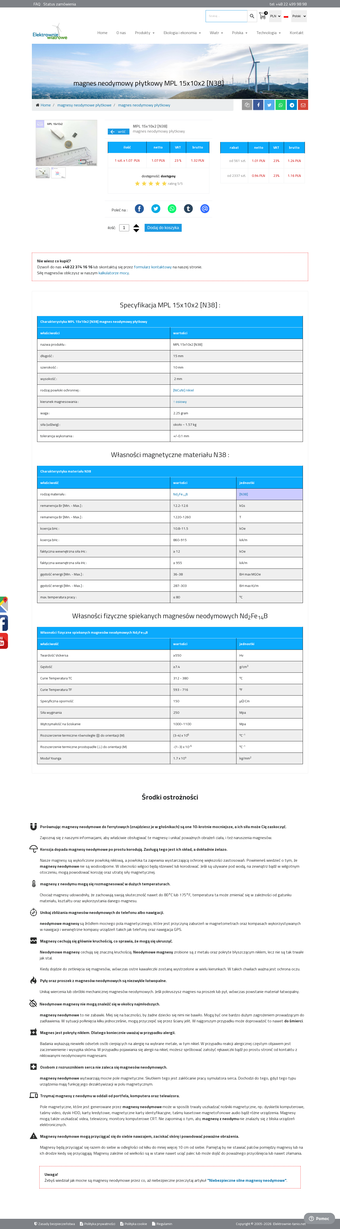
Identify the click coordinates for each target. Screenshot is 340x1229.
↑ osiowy (180, 401)
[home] (50, 33)
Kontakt (297, 32)
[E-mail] (303, 105)
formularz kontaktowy (153, 267)
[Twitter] (269, 105)
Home (102, 32)
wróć (117, 132)
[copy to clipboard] (247, 105)
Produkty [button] (143, 32)
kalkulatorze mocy (114, 273)
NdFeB (180, 494)
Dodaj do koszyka (163, 228)
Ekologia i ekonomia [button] (181, 32)
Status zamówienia (59, 4)
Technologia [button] (267, 32)
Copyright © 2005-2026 (254, 1224)
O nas (121, 32)
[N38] (243, 494)
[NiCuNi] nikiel (183, 390)
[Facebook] (258, 105)
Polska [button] (238, 32)
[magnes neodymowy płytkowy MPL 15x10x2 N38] (66, 143)
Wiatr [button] (215, 32)
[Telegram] (292, 105)
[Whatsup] (281, 105)
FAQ (36, 4)
